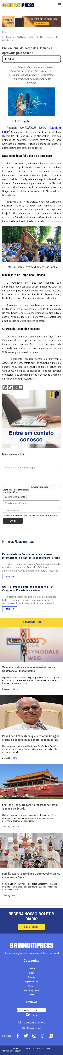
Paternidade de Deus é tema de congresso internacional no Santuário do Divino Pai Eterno (31, 556)
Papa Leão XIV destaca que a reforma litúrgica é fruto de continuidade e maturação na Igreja (30, 738)
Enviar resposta (39, 487)
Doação (31, 977)
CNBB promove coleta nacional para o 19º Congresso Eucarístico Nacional (27, 588)
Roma (14, 757)
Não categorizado (31, 990)
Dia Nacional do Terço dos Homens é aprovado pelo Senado (27, 50)
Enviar (13, 520)
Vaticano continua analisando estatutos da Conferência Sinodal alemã (28, 669)
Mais (7, 576)
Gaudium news (8, 37)
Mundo (15, 689)
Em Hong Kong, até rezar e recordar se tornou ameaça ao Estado (30, 806)
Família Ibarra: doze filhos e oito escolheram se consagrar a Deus (31, 875)
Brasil (5, 32)
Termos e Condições (11, 1051)
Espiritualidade (31, 981)
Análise (15, 826)
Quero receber (31, 927)
